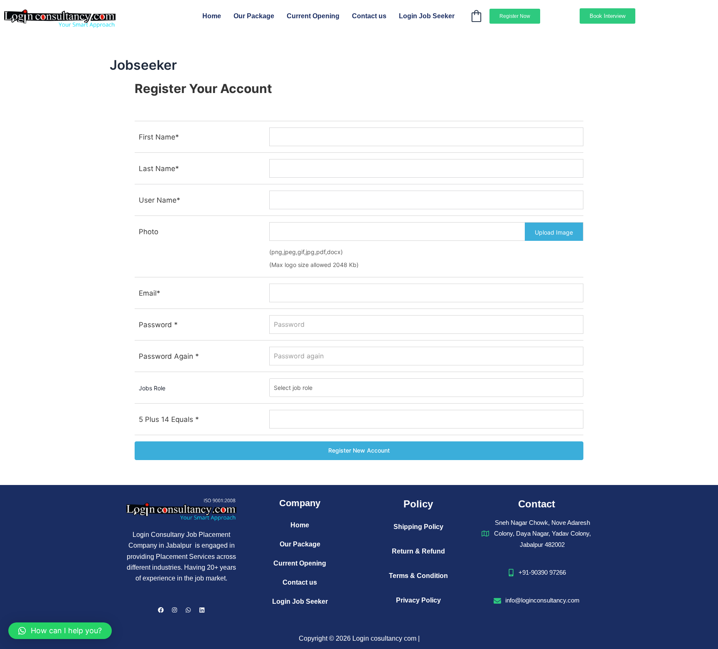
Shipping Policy (418, 526)
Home (211, 16)
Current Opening (313, 16)
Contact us (369, 16)
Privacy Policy (418, 600)
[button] (60, 630)
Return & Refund (418, 551)
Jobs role (152, 388)
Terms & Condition (418, 575)
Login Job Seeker (427, 16)
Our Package (254, 16)
